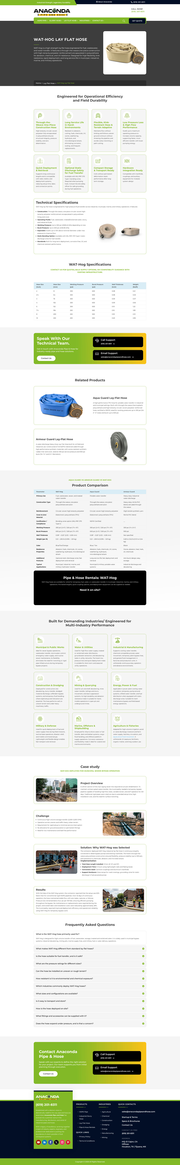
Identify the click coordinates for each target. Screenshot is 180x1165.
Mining (104, 1137)
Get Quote (137, 21)
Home (38, 83)
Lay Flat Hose (70, 21)
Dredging (105, 1125)
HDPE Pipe (41, 21)
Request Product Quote (49, 66)
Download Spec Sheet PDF (53, 249)
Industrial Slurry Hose (85, 1117)
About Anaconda (105, 2)
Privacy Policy (84, 1137)
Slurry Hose (55, 21)
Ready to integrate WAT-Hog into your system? (90, 277)
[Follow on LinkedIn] (44, 1142)
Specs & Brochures (131, 1121)
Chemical (105, 1116)
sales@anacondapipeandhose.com (138, 1111)
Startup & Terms (130, 1117)
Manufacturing (108, 1133)
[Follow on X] (56, 1142)
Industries (84, 21)
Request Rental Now (90, 597)
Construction (107, 1120)
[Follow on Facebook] (50, 1142)
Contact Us (97, 21)
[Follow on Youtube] (38, 1142)
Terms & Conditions (87, 1141)
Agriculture (106, 1112)
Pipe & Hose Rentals (87, 1127)
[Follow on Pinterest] (68, 1142)
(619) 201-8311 (139, 2)
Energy (104, 1129)
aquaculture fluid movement (123, 737)
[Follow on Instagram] (62, 1142)
